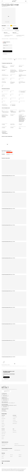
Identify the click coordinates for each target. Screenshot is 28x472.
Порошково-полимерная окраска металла (19, 445)
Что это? (8, 6)
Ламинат (3, 438)
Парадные (3, 426)
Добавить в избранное (12, 154)
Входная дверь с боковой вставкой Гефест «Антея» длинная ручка (6, 151)
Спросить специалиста (7, 51)
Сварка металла (16, 443)
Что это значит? (16, 25)
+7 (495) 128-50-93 (26, 1)
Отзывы (2, 456)
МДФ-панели (3, 430)
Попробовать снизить (5, 67)
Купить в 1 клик (11, 154)
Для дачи (3, 421)
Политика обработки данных (21, 470)
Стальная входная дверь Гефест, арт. (8, 175)
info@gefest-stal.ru (4, 397)
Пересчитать (15, 28)
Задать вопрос (13, 105)
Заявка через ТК (5, 406)
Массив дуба (3, 435)
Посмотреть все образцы (7, 33)
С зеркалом (14, 418)
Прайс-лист (11, 454)
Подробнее (8, 154)
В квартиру (3, 416)
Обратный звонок (5, 395)
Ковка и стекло (3, 433)
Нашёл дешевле (17, 30)
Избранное (20, 456)
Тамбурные (3, 423)
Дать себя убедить (6, 377)
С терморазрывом (15, 416)
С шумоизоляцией (15, 421)
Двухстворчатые (15, 423)
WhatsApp (2, 463)
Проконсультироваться (4, 133)
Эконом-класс (14, 430)
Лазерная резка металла (5, 443)
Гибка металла (3, 445)
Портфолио (20, 454)
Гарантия (11, 456)
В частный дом (3, 418)
